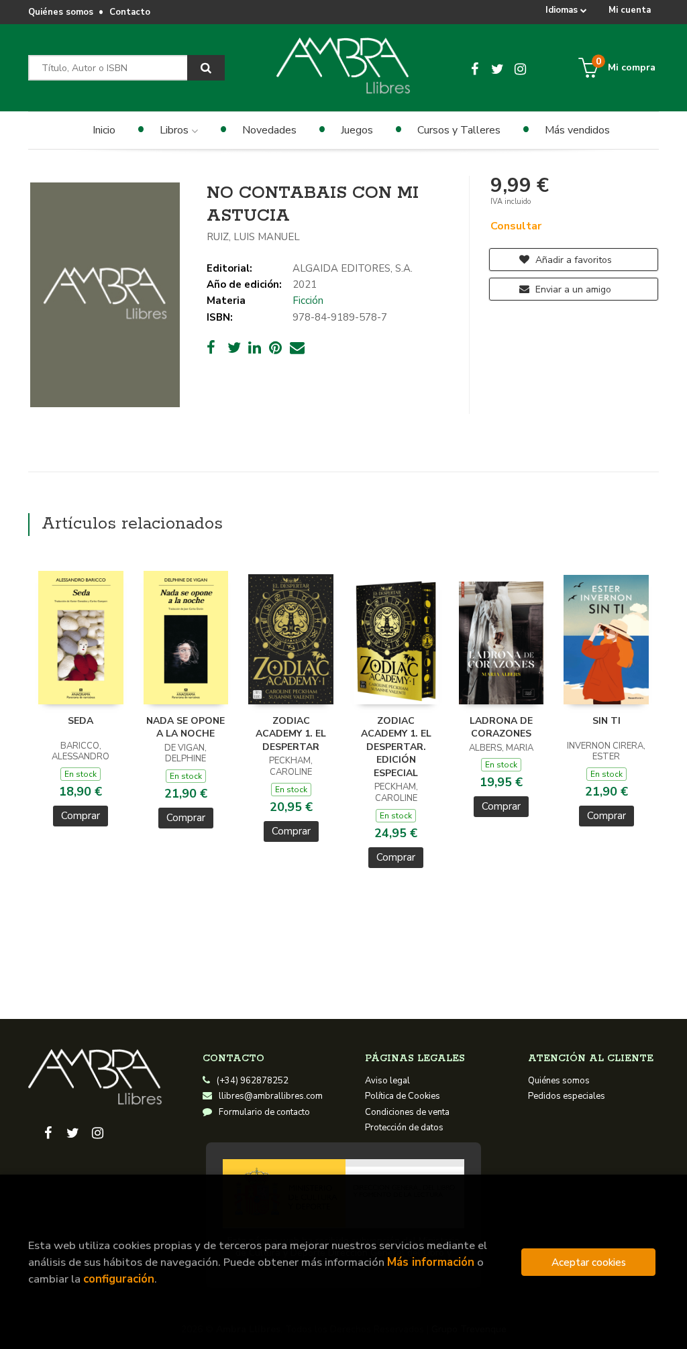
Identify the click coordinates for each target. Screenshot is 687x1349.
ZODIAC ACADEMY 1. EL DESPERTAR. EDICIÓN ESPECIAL (396, 746)
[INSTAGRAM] (521, 68)
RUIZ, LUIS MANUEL (253, 237)
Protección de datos (404, 1128)
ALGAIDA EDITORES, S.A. (353, 268)
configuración (118, 1279)
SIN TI (606, 720)
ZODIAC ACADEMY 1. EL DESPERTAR (291, 733)
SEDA (80, 720)
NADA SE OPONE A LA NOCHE (185, 727)
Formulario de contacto (264, 1112)
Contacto (129, 12)
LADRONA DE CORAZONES (501, 727)
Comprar (80, 815)
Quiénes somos (60, 12)
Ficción (308, 300)
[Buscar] (206, 67)
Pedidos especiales (566, 1096)
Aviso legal (387, 1081)
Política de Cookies (402, 1096)
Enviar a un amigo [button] (572, 289)
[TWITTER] (498, 68)
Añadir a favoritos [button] (572, 260)
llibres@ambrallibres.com (271, 1096)
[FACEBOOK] (475, 68)
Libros (175, 130)
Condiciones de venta (407, 1112)
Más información (430, 1262)
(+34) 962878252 (252, 1081)
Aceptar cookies (588, 1262)
